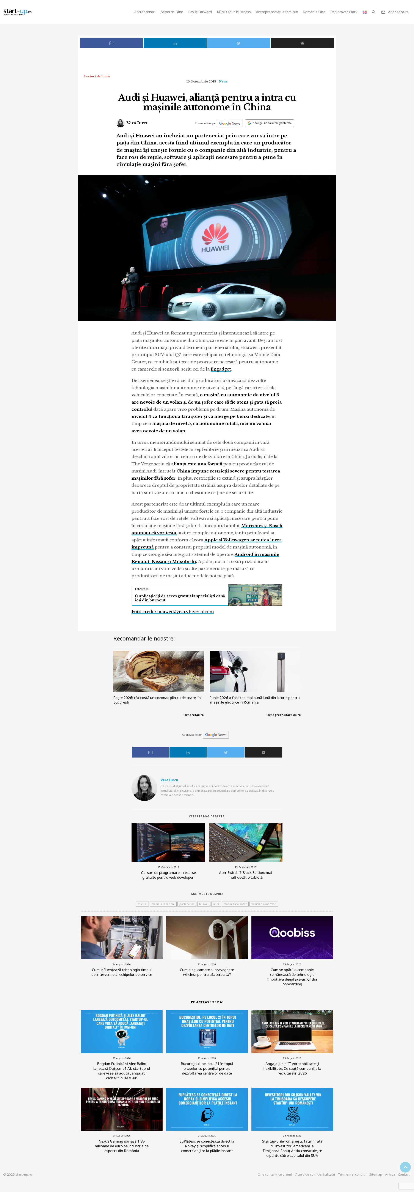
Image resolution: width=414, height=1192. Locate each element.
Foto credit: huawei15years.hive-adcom (173, 611)
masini (142, 904)
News (223, 81)
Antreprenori (145, 12)
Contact (404, 1174)
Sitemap (375, 1174)
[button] (373, 11)
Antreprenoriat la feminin (277, 12)
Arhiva (390, 1174)
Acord (315, 1174)
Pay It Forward (200, 12)
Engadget (221, 369)
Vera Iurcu (137, 122)
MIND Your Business (234, 12)
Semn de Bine (172, 12)
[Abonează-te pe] (230, 123)
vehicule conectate (263, 904)
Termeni (352, 1174)
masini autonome (163, 904)
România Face (314, 12)
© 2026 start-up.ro (17, 1174)
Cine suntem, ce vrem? (275, 1174)
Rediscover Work (344, 12)
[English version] (365, 11)
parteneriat (186, 904)
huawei (204, 904)
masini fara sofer (235, 904)
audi (216, 904)
